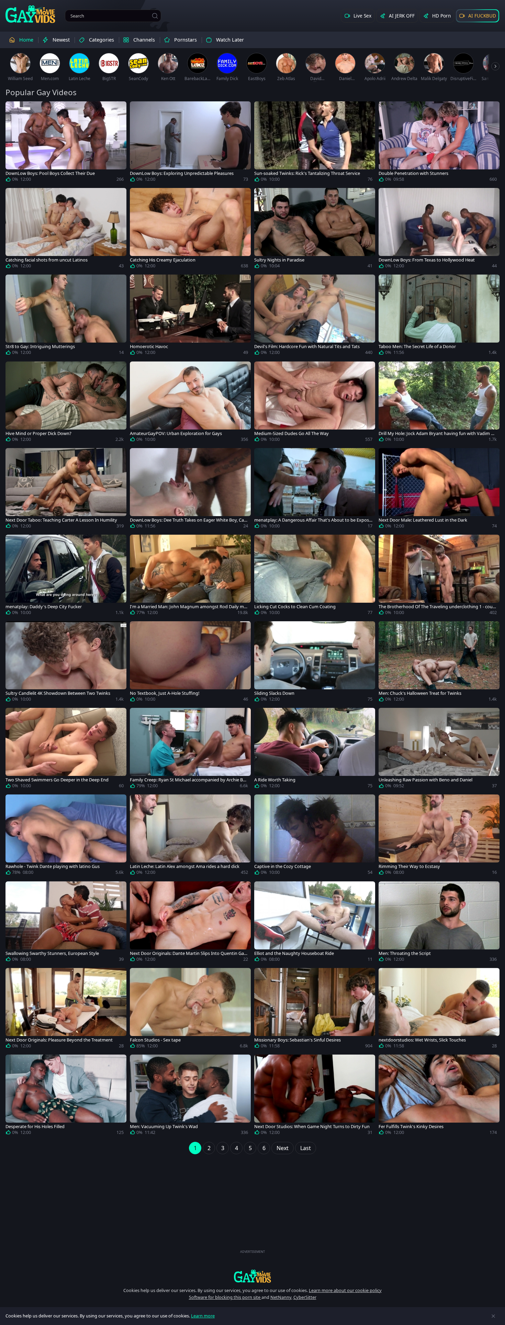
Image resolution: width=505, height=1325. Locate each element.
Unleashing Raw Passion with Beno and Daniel (425, 779)
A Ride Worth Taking (274, 779)
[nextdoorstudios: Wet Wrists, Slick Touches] (439, 1009)
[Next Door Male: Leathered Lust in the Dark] (439, 489)
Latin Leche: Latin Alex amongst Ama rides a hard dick (184, 866)
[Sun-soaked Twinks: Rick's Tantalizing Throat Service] (314, 143)
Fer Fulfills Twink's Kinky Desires (411, 1126)
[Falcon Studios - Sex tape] (190, 1009)
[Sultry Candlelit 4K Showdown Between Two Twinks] (65, 662)
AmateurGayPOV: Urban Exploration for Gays (176, 433)
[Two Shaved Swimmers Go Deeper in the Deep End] (65, 749)
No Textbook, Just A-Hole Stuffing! (164, 693)
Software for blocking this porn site (225, 1297)
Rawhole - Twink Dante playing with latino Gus (52, 866)
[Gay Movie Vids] (30, 13)
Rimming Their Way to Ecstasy (409, 866)
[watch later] (13, 109)
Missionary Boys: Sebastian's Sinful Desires (297, 1040)
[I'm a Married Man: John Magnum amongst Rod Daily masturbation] (190, 576)
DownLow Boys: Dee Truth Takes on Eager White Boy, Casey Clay (188, 520)
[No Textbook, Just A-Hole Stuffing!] (190, 662)
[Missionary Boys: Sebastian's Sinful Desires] (314, 1009)
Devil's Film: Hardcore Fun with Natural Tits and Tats (307, 346)
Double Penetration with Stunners (413, 173)
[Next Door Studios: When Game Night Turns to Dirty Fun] (314, 1096)
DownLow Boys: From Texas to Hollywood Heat (427, 260)
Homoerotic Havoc (149, 346)
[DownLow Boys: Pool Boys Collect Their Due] (65, 143)
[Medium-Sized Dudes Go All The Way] (314, 403)
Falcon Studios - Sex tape (155, 1040)
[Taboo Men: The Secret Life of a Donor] (439, 316)
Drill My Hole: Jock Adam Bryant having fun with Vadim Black (437, 433)
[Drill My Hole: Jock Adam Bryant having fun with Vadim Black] (439, 403)
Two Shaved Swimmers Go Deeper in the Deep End (57, 779)
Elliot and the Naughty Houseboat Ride (294, 953)
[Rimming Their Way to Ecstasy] (439, 836)
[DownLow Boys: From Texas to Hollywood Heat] (439, 229)
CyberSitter (304, 1297)
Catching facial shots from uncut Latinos (46, 260)
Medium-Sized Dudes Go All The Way (291, 433)
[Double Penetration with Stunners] (439, 143)
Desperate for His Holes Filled (35, 1126)
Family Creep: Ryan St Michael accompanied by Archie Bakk (189, 779)
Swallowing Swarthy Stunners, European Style (52, 953)
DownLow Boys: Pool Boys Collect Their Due (50, 173)
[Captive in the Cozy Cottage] (314, 836)
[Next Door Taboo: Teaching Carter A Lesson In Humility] (65, 489)
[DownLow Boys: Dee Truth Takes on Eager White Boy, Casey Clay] (190, 489)
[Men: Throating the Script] (439, 923)
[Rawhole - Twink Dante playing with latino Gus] (65, 836)
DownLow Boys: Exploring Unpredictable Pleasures (182, 173)
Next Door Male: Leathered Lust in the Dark (423, 520)
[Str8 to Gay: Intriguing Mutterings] (65, 316)
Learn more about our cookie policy (345, 1290)
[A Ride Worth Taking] (314, 749)
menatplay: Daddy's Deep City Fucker (43, 606)
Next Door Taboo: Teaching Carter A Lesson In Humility (61, 520)
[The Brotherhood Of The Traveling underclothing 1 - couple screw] (439, 576)
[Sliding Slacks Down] (314, 662)
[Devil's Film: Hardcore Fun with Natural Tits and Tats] (314, 316)
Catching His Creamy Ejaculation (162, 260)
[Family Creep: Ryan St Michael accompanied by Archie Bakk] (190, 749)
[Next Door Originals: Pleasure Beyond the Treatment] (65, 1009)
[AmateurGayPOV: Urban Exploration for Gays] (190, 403)
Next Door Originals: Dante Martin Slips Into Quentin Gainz (189, 953)
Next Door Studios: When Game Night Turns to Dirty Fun (312, 1126)
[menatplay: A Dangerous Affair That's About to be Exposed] (314, 489)
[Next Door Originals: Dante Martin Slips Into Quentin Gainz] (190, 923)
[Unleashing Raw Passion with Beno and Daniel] (439, 749)
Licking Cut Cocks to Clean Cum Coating (295, 606)
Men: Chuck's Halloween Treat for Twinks (420, 693)
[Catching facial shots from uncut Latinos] (65, 229)
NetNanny (280, 1297)
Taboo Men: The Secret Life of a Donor (417, 346)
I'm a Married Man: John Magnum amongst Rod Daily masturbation (188, 606)
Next (283, 1148)
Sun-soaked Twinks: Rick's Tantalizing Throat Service (307, 173)
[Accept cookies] (493, 1316)
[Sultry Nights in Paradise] (314, 229)
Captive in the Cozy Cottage (282, 866)
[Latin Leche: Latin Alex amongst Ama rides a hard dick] (190, 836)
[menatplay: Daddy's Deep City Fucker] (65, 576)
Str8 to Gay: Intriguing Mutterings (40, 346)
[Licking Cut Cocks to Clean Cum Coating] (314, 576)
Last (305, 1148)
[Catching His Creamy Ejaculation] (190, 229)
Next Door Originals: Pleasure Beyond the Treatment (59, 1040)
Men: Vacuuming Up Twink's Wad (164, 1126)
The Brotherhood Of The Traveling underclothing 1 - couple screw (437, 606)
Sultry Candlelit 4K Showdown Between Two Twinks (57, 693)
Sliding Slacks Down (274, 693)
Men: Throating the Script (405, 953)
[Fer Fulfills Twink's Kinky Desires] (439, 1096)
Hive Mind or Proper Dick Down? (38, 433)
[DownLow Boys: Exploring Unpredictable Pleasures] (190, 143)
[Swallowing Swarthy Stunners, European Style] (65, 923)
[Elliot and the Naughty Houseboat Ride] (314, 923)
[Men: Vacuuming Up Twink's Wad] (190, 1096)
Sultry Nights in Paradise (279, 260)
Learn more (203, 1316)
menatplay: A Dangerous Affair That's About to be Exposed (312, 520)
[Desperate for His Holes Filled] (65, 1096)
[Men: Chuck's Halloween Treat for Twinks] (439, 662)
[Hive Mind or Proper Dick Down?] (65, 403)
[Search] (155, 16)
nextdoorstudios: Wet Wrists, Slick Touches (422, 1040)
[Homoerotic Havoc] (190, 316)
